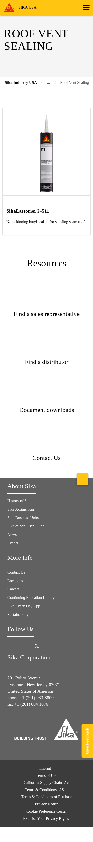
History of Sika (19, 501)
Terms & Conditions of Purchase (46, 797)
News (12, 534)
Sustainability (18, 614)
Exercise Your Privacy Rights (46, 818)
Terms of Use (46, 775)
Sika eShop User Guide (25, 526)
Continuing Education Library (31, 597)
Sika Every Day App (23, 606)
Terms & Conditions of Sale (46, 790)
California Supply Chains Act (47, 782)
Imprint (45, 768)
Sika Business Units (23, 518)
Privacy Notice (46, 804)
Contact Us (16, 572)
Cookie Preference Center (46, 811)
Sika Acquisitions (21, 509)
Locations (15, 581)
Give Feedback (87, 741)
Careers (13, 589)
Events (12, 543)
